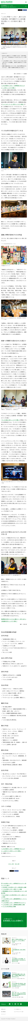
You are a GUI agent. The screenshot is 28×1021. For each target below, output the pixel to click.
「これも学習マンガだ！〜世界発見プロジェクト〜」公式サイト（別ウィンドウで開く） (13, 850)
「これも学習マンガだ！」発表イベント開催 (12, 889)
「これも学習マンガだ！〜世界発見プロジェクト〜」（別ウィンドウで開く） (13, 87)
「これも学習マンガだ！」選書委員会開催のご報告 (14, 904)
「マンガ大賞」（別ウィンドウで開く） (10, 420)
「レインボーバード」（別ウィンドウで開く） (13, 104)
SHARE (25, 10)
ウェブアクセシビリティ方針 (18, 1011)
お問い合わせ (3, 1009)
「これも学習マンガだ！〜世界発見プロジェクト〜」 (14, 902)
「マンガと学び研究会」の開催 (9, 906)
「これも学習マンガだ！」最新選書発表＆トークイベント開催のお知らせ (14, 899)
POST (20, 10)
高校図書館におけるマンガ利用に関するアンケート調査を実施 (14, 892)
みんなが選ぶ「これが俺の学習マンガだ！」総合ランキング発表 (14, 896)
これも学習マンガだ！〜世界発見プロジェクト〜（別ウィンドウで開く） (13, 884)
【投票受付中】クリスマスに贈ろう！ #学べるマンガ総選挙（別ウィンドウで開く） (13, 620)
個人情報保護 (3, 1011)
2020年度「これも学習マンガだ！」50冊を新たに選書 (14, 887)
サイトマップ (3, 1014)
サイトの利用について (17, 1009)
